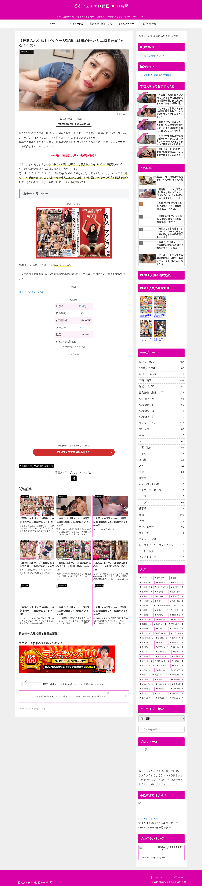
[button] (181, 729)
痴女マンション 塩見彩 (31, 291)
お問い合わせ (179, 877)
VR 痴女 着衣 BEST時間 (157, 75)
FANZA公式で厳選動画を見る (73, 452)
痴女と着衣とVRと (154, 55)
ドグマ (83, 327)
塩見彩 (83, 306)
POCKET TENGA (148, 818)
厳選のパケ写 (27, 466)
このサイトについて (161, 877)
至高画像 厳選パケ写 (44, 466)
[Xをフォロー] (74, 478)
